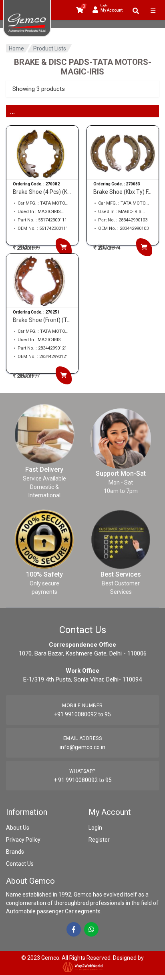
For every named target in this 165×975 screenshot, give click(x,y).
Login (95, 827)
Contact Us (20, 863)
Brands (15, 851)
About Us (17, 827)
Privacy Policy (23, 839)
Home (16, 48)
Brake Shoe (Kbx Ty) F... (122, 192)
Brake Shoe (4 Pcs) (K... (42, 192)
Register (99, 839)
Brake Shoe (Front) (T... (41, 320)
